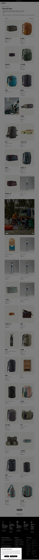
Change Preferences (11, 558)
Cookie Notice (15, 553)
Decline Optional (13, 556)
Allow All (6, 556)
